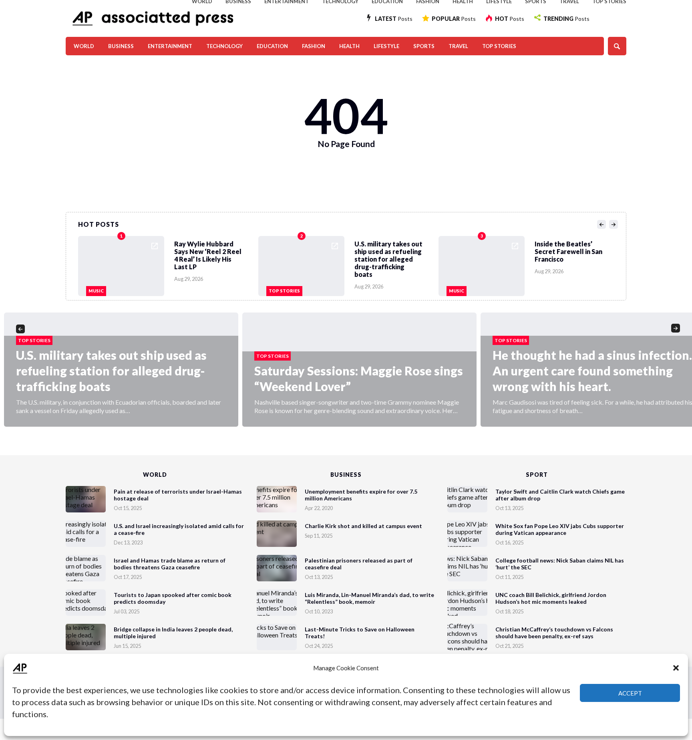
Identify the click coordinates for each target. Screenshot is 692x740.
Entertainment (170, 46)
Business (121, 46)
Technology (224, 46)
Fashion (313, 46)
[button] (676, 668)
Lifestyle (386, 46)
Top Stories (499, 46)
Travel (458, 46)
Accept (630, 693)
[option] (168, 264)
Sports (424, 46)
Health (349, 46)
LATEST (393, 18)
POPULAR (454, 18)
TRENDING (566, 18)
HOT (509, 18)
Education (272, 46)
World (84, 46)
